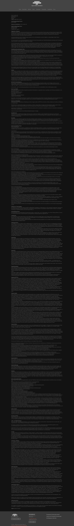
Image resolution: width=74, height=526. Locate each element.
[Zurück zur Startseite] (37, 3)
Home (20, 9)
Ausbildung (49, 9)
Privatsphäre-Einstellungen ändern (53, 514)
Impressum (13, 525)
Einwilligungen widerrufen (51, 518)
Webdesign (25, 525)
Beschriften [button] (24, 9)
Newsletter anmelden (15, 518)
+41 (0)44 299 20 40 (32, 518)
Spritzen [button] (29, 9)
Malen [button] (33, 9)
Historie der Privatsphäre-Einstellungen (53, 516)
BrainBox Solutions (17, 508)
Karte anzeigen (32, 521)
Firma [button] (54, 9)
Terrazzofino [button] (44, 9)
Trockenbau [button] (38, 9)
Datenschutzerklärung (19, 525)
